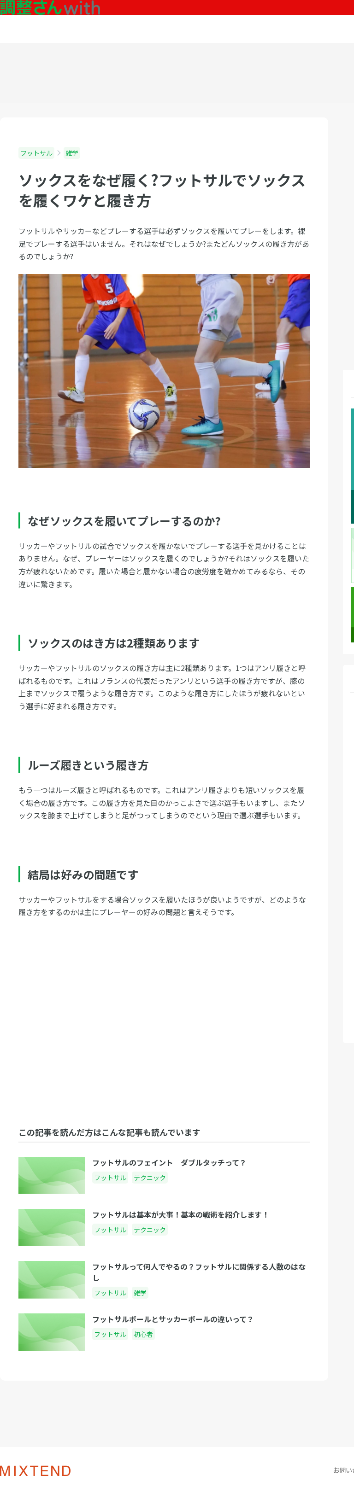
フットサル (36, 152)
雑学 (71, 152)
